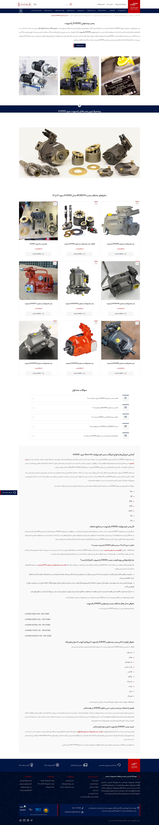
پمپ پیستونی (70, 780)
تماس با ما (110, 4)
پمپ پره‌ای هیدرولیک (68, 784)
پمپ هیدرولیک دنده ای (67, 787)
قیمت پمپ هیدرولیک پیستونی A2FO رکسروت (52, 565)
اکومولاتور (112, 10)
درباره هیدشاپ (94, 784)
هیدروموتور (81, 10)
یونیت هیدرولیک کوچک (47, 780)
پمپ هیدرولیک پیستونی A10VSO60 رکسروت (120, 244)
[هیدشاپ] (134, 6)
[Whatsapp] (20, 821)
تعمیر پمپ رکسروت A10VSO (38, 244)
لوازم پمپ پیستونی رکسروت (112, 550)
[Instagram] (28, 821)
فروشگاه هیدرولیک (120, 4)
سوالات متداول (94, 787)
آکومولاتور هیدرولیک (26, 790)
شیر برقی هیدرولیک (26, 787)
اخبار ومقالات (101, 4)
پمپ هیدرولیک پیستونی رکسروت (103, 15)
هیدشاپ (137, 15)
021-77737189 (76, 808)
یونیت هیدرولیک (59, 10)
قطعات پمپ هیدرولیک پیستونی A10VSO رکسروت (79, 244)
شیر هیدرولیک (70, 10)
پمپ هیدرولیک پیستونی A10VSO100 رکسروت (79, 303)
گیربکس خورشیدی (36, 10)
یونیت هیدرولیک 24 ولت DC (46, 784)
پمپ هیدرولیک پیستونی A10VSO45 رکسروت (120, 363)
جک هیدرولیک (48, 10)
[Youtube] (24, 821)
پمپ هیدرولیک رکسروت (120, 15)
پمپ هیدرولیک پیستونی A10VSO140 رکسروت (121, 303)
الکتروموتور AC (122, 10)
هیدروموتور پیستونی (25, 784)
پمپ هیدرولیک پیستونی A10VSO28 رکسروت (79, 363)
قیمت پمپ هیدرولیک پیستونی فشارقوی (89, 731)
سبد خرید (95, 790)
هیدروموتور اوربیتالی (26, 780)
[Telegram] (31, 821)
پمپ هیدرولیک (91, 10)
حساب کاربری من (93, 793)
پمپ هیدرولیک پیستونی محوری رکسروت (81, 15)
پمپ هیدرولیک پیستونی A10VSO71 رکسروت (38, 303)
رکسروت (131, 15)
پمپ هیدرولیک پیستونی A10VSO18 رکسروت (38, 363)
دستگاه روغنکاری (102, 10)
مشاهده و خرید (119, 254)
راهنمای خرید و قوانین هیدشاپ (89, 797)
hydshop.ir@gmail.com (73, 812)
